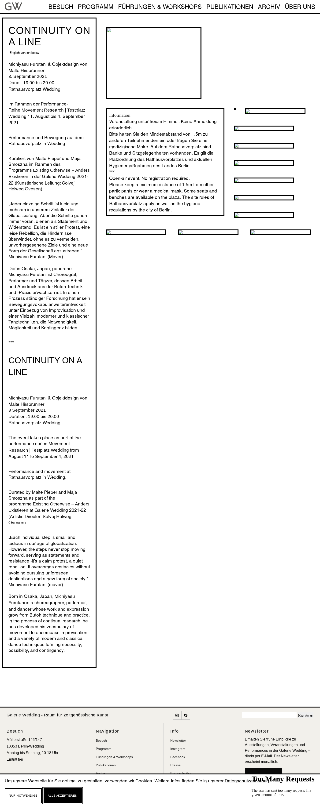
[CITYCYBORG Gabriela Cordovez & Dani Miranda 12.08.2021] (264, 128)
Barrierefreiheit (181, 773)
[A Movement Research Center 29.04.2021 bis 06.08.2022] (280, 232)
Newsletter (178, 740)
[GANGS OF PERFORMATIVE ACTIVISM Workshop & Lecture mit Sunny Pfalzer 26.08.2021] (264, 198)
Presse (175, 765)
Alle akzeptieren (63, 795)
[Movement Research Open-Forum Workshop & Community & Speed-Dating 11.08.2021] (136, 232)
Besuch (60, 6)
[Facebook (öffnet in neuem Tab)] (185, 715)
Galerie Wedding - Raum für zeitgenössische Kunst (57, 715)
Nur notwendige (23, 795)
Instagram (177, 749)
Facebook (177, 757)
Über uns (300, 6)
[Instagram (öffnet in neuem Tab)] (177, 715)
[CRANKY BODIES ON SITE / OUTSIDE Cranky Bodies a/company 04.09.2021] (264, 215)
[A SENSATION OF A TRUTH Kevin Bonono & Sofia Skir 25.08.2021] (264, 180)
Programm (95, 6)
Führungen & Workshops (160, 6)
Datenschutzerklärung (247, 780)
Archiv (269, 6)
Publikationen (229, 6)
